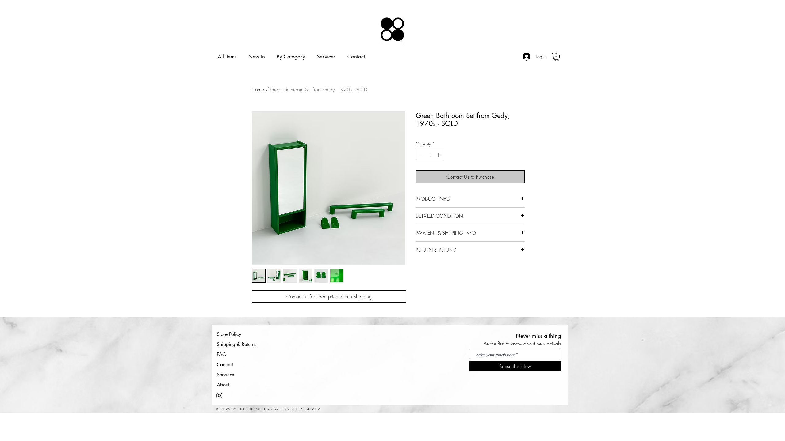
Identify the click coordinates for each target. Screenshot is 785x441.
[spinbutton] (429, 154)
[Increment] (439, 154)
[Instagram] (219, 395)
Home (258, 89)
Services (225, 374)
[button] (556, 57)
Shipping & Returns (236, 344)
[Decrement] (420, 154)
